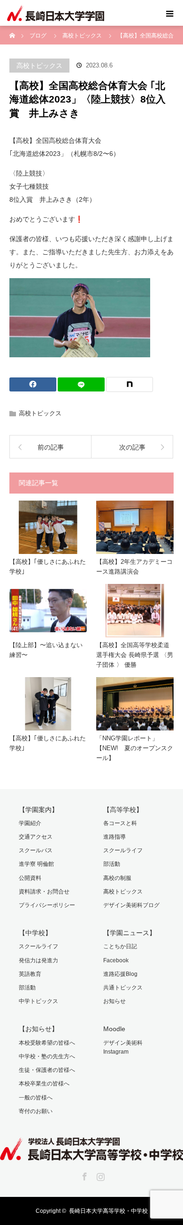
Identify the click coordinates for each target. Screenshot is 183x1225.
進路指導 (114, 837)
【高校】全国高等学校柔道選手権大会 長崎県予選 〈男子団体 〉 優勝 (134, 655)
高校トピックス (39, 65)
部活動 (111, 864)
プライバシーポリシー (47, 905)
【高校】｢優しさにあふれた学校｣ (47, 566)
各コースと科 (120, 823)
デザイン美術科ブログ (131, 905)
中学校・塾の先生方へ (47, 1056)
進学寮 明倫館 (36, 864)
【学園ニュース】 (129, 933)
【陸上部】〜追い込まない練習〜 (46, 650)
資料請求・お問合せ (44, 891)
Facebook (116, 960)
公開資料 (30, 878)
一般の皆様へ (36, 1097)
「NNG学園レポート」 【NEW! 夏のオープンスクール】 (134, 748)
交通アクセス (36, 837)
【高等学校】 (123, 809)
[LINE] (81, 384)
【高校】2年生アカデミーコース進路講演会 (134, 566)
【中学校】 (35, 933)
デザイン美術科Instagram (123, 1047)
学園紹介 (30, 823)
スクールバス (36, 850)
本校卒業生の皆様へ (44, 1083)
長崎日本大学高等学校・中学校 (108, 1211)
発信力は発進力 (38, 960)
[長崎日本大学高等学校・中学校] (91, 1154)
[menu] (170, 13)
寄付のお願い (36, 1111)
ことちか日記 (120, 946)
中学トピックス (38, 1001)
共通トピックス (123, 987)
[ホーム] (12, 29)
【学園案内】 (38, 809)
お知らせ (114, 1001)
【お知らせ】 (38, 1029)
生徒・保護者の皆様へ (47, 1070)
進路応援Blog (120, 974)
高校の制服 (117, 878)
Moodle (114, 1029)
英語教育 (30, 974)
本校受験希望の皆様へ (47, 1043)
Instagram (99, 1175)
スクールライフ (123, 850)
